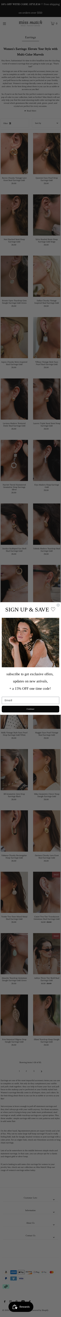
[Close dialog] (58, 605)
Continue (30, 709)
